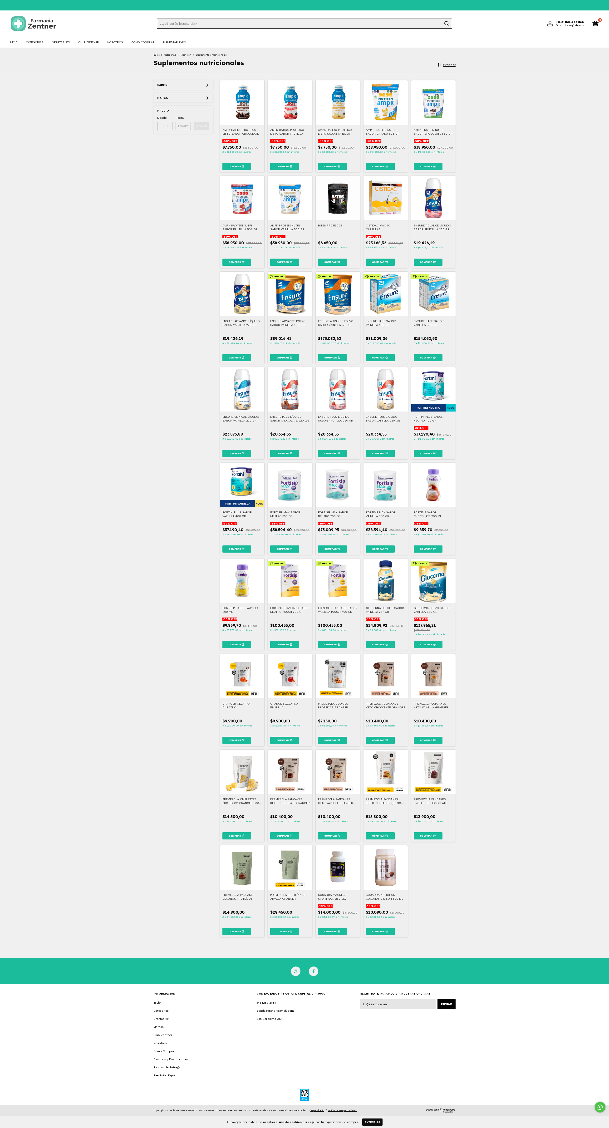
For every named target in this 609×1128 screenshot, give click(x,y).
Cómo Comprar (143, 42)
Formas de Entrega (166, 1067)
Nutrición (186, 55)
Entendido (372, 1122)
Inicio (14, 42)
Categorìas (170, 55)
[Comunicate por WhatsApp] (600, 1107)
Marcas (158, 1027)
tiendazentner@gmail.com (275, 1010)
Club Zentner (88, 42)
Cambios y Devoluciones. (171, 1059)
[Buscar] (446, 23)
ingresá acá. (317, 1110)
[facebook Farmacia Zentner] (313, 971)
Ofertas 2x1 (61, 42)
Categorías (35, 42)
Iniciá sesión (574, 22)
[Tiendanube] (441, 1111)
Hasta (180, 117)
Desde (162, 117)
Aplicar (201, 125)
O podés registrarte (570, 25)
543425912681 (266, 1002)
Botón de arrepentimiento (342, 1110)
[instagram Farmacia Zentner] (295, 971)
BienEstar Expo (174, 42)
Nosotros (115, 42)
